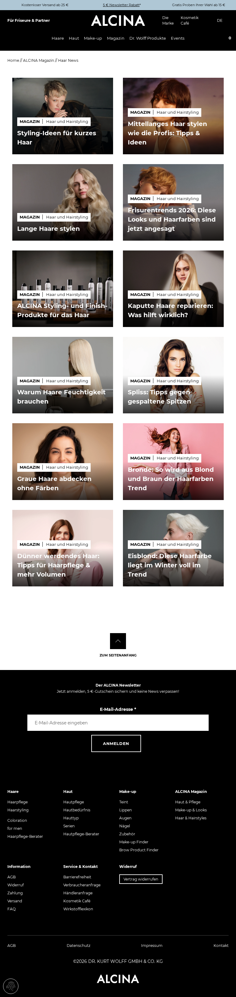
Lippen (125, 810)
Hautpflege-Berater (81, 834)
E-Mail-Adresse (118, 709)
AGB (11, 877)
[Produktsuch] (198, 38)
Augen (125, 818)
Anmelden (116, 743)
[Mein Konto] (207, 38)
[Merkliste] (215, 39)
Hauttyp (71, 818)
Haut (74, 38)
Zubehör (127, 834)
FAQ (11, 909)
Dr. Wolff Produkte (147, 38)
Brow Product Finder (139, 850)
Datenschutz (78, 945)
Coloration (17, 820)
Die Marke (168, 20)
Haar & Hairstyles (190, 818)
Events (177, 38)
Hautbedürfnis (76, 810)
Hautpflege (73, 802)
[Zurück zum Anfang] (118, 641)
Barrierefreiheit (77, 877)
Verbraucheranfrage (81, 885)
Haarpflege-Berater (25, 836)
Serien (69, 826)
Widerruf (15, 885)
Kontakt (221, 945)
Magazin (115, 38)
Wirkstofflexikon (78, 909)
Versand (14, 901)
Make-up (93, 38)
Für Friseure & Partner (28, 20)
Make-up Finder (133, 842)
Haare (58, 38)
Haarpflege (17, 802)
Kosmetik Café (190, 20)
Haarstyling (18, 810)
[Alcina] (118, 20)
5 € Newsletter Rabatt (121, 5)
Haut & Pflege (187, 802)
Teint (123, 802)
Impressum (152, 945)
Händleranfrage (77, 893)
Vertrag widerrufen (141, 879)
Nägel (124, 826)
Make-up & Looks (191, 810)
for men (14, 828)
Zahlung (15, 893)
